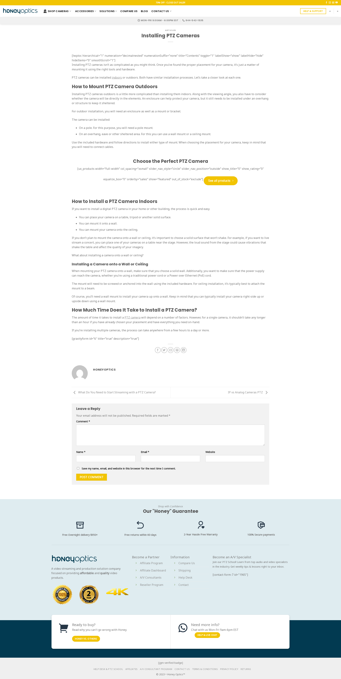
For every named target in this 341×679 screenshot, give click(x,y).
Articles (170, 30)
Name (80, 452)
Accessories (84, 11)
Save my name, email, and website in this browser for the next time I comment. (129, 468)
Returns (246, 669)
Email (145, 452)
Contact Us (160, 11)
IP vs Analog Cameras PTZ (246, 392)
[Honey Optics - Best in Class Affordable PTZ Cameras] (20, 11)
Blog (144, 11)
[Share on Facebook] (158, 350)
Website (210, 452)
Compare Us (129, 11)
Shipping (184, 570)
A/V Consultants (150, 577)
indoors (117, 77)
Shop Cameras (58, 11)
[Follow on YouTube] (336, 2)
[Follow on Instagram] (330, 2)
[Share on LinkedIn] (183, 350)
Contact (183, 585)
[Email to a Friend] (171, 350)
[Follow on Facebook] (326, 2)
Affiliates (131, 669)
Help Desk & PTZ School (108, 669)
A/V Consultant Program (156, 669)
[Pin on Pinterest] (177, 350)
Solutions (107, 11)
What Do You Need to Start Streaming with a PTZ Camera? (116, 392)
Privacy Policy (229, 669)
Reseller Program (151, 585)
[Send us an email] (333, 2)
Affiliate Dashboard (153, 570)
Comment (83, 421)
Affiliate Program (151, 563)
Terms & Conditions (205, 669)
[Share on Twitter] (164, 350)
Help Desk (185, 577)
